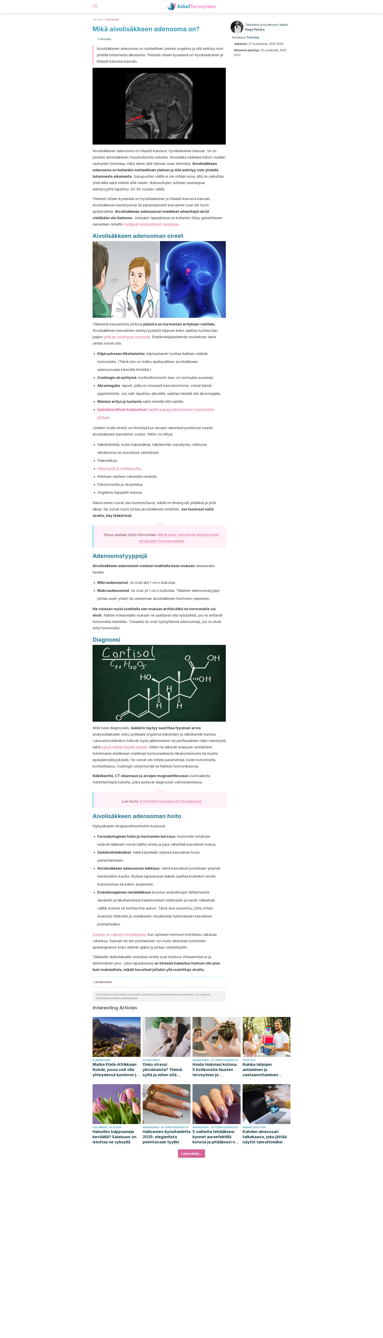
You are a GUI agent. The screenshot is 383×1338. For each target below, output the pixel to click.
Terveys (98, 19)
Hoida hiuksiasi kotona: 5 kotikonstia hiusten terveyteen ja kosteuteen (215, 1069)
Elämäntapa (101, 1060)
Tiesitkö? (249, 1060)
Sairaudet (112, 19)
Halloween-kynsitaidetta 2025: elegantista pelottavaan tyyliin (167, 1136)
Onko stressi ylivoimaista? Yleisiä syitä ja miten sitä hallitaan (162, 1069)
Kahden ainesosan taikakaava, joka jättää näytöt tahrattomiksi (265, 1136)
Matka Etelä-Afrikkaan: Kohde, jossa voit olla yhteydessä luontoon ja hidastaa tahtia (115, 1069)
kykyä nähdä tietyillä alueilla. (124, 747)
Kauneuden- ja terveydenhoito (215, 1060)
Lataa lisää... (191, 1154)
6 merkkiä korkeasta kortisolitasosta (170, 801)
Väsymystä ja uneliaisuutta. (119, 468)
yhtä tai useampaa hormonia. (127, 337)
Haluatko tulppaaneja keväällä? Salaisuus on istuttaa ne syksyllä (114, 1136)
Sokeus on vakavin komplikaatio (119, 934)
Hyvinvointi (151, 1060)
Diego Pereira (255, 29)
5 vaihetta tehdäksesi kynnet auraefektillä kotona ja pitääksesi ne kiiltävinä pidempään (214, 1137)
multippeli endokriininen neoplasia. (151, 224)
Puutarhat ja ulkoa (107, 1127)
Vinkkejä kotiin (254, 1127)
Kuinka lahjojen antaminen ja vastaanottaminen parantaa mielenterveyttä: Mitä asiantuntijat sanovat (263, 1069)
